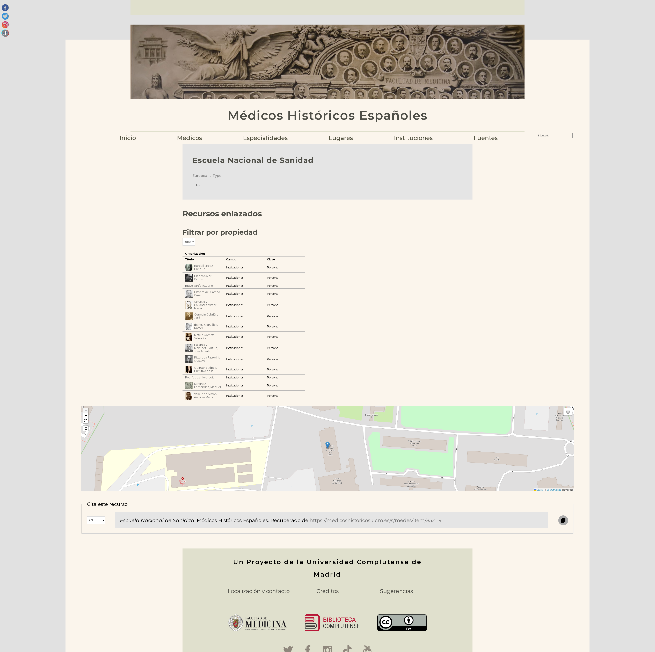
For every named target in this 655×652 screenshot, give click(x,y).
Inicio (128, 138)
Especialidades (265, 138)
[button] (327, 445)
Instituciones (413, 138)
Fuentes (486, 138)
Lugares (341, 138)
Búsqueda (534, 135)
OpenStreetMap (554, 489)
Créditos (327, 591)
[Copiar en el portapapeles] (563, 520)
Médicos (189, 138)
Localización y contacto (259, 591)
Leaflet (539, 489)
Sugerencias (396, 591)
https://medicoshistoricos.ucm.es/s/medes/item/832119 (376, 520)
